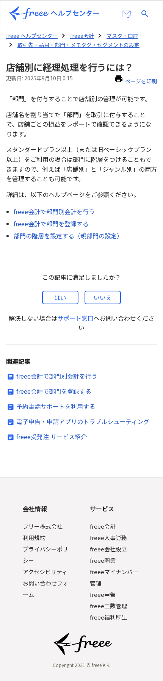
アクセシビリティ (45, 572)
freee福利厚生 (108, 617)
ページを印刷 (141, 81)
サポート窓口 (75, 317)
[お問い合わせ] (126, 14)
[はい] (60, 297)
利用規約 (34, 538)
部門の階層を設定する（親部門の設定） (68, 235)
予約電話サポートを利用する (55, 406)
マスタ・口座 (122, 35)
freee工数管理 (108, 606)
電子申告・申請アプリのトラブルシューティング (82, 421)
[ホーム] (53, 13)
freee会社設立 (108, 549)
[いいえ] (103, 297)
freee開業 (103, 560)
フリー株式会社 (43, 526)
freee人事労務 (108, 538)
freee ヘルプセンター (32, 35)
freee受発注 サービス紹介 (51, 436)
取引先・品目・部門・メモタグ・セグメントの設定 (78, 45)
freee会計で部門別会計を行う (54, 211)
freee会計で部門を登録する (51, 223)
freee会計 (82, 35)
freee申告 (103, 594)
